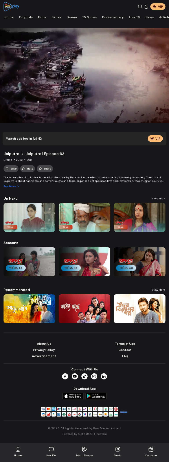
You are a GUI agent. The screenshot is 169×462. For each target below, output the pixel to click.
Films (42, 17)
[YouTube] (75, 376)
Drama (72, 17)
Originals (26, 17)
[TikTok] (84, 376)
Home (9, 17)
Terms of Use (125, 344)
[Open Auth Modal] (146, 6)
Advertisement (44, 356)
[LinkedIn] (104, 376)
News (149, 17)
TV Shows (89, 17)
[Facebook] (65, 376)
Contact (125, 350)
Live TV (134, 17)
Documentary (113, 17)
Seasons (11, 242)
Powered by (84, 434)
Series (56, 17)
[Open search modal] (140, 6)
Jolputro (11, 153)
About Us (44, 344)
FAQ (125, 356)
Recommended (17, 289)
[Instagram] (94, 376)
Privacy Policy (44, 350)
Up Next (10, 198)
